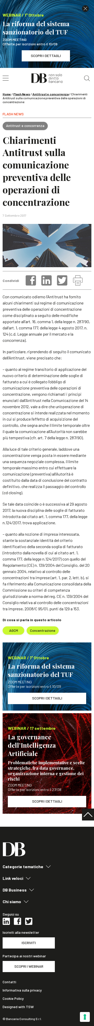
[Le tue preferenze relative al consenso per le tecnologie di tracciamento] (85, 1017)
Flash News (21, 94)
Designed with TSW (18, 1007)
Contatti (9, 982)
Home (7, 94)
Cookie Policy (13, 998)
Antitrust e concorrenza (50, 94)
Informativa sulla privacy (22, 990)
